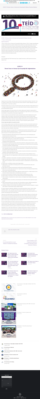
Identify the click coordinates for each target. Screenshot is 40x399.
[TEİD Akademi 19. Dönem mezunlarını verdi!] (8, 318)
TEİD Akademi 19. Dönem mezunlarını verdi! (24, 312)
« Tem (6, 388)
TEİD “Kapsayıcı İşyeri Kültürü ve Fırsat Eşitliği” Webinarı (33, 262)
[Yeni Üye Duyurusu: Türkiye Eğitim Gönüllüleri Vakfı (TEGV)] (8, 288)
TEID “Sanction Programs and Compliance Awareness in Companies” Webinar (33, 272)
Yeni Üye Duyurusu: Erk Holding (9, 361)
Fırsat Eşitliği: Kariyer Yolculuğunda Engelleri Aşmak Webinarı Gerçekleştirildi (33, 254)
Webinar (14, 224)
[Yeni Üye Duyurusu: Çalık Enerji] (8, 298)
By (20, 224)
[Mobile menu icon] (39, 2)
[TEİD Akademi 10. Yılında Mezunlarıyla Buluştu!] (8, 331)
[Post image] (4, 255)
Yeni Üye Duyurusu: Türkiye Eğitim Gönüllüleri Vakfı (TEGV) (26, 283)
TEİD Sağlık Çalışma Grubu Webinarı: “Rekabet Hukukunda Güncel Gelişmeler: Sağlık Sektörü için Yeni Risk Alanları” (13, 255)
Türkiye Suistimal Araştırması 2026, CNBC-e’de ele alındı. (26, 303)
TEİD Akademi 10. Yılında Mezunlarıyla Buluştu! (24, 325)
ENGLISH (35, 2)
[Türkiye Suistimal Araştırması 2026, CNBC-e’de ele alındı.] (8, 307)
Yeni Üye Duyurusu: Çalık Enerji (22, 293)
